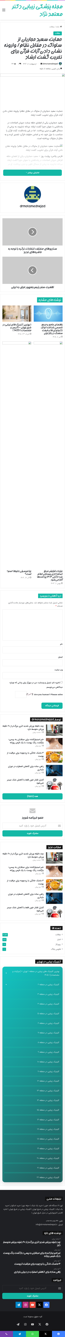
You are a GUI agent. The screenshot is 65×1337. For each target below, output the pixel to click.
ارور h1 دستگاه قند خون (53, 1205)
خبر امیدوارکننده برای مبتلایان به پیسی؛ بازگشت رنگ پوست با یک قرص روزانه (26, 741)
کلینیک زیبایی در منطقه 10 (48, 1061)
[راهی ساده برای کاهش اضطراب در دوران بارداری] (54, 770)
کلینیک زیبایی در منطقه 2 (48, 984)
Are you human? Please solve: (48, 694)
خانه (58, 26)
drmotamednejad (50, 63)
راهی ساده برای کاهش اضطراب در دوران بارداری (26, 768)
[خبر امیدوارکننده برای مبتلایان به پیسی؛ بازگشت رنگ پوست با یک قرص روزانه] (54, 743)
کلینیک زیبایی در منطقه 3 (48, 994)
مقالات (51, 26)
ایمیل (60, 657)
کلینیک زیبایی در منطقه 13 (48, 1090)
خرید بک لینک (37, 1205)
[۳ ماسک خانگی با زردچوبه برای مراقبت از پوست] (54, 757)
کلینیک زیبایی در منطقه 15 (48, 1110)
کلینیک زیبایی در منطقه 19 (48, 1148)
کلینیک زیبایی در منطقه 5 (48, 1013)
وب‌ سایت (58, 669)
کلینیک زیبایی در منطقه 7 (48, 1032)
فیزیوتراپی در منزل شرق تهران (45, 1212)
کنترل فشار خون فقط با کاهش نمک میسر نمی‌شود (25, 781)
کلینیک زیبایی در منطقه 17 (48, 1129)
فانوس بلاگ (56, 949)
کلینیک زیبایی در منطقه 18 (48, 1138)
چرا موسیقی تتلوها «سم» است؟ (19, 572)
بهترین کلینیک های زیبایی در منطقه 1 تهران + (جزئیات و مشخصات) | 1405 (35, 973)
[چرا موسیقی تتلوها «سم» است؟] (16, 454)
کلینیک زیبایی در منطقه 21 (48, 1168)
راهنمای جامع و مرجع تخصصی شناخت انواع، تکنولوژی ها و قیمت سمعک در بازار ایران (52, 329)
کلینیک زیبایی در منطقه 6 (48, 1023)
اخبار (59, 939)
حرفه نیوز (25, 1205)
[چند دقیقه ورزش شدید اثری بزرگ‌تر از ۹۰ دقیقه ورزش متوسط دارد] (54, 730)
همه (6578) (32, 796)
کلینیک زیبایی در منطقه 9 (48, 1052)
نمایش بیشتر (33, 172)
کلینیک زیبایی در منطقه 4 (48, 1004)
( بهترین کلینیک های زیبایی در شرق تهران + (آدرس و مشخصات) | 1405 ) (17, 327)
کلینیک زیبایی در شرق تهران (43, 1209)
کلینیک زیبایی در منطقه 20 (48, 1158)
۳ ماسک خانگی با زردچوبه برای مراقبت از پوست (25, 754)
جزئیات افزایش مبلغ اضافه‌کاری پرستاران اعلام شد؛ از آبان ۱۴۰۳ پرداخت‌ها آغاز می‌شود (50, 575)
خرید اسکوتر (16, 1205)
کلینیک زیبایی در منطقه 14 (48, 1100)
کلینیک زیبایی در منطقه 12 (48, 1081)
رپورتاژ (58, 944)
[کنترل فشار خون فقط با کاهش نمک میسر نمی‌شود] (54, 784)
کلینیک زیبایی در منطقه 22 (48, 1177)
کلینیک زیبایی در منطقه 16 (48, 1119)
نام (61, 644)
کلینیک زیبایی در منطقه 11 (48, 1071)
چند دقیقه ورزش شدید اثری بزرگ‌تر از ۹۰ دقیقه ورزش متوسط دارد (23, 727)
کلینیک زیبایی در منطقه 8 (48, 1042)
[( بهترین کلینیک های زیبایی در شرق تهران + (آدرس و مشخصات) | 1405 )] (16, 313)
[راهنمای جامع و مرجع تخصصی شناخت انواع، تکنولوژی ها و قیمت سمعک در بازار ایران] (48, 313)
